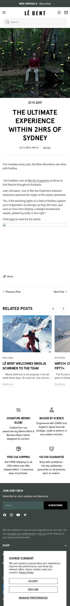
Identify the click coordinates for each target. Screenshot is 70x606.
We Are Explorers (39, 180)
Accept (33, 581)
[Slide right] (63, 309)
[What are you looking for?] (7, 22)
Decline (33, 589)
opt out (42, 533)
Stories (46, 147)
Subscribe (55, 505)
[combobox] (24, 22)
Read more (8, 384)
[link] (18, 424)
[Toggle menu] (4, 12)
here (12, 219)
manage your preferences (21, 533)
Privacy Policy (26, 572)
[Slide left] (53, 309)
